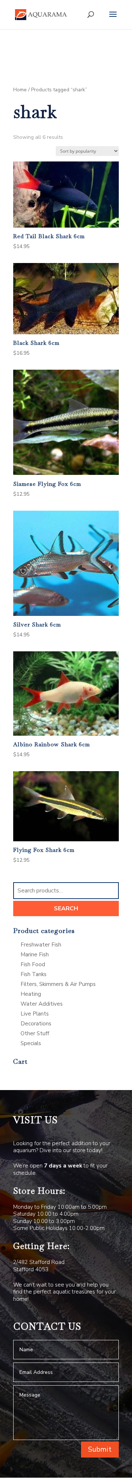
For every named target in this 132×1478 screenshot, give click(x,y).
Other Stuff (35, 1033)
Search (66, 908)
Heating (31, 994)
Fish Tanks (34, 974)
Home (20, 89)
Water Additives (42, 1003)
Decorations (36, 1023)
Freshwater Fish (41, 944)
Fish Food (33, 964)
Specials (31, 1043)
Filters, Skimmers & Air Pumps (58, 984)
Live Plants (35, 1013)
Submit (100, 1449)
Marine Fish (35, 954)
